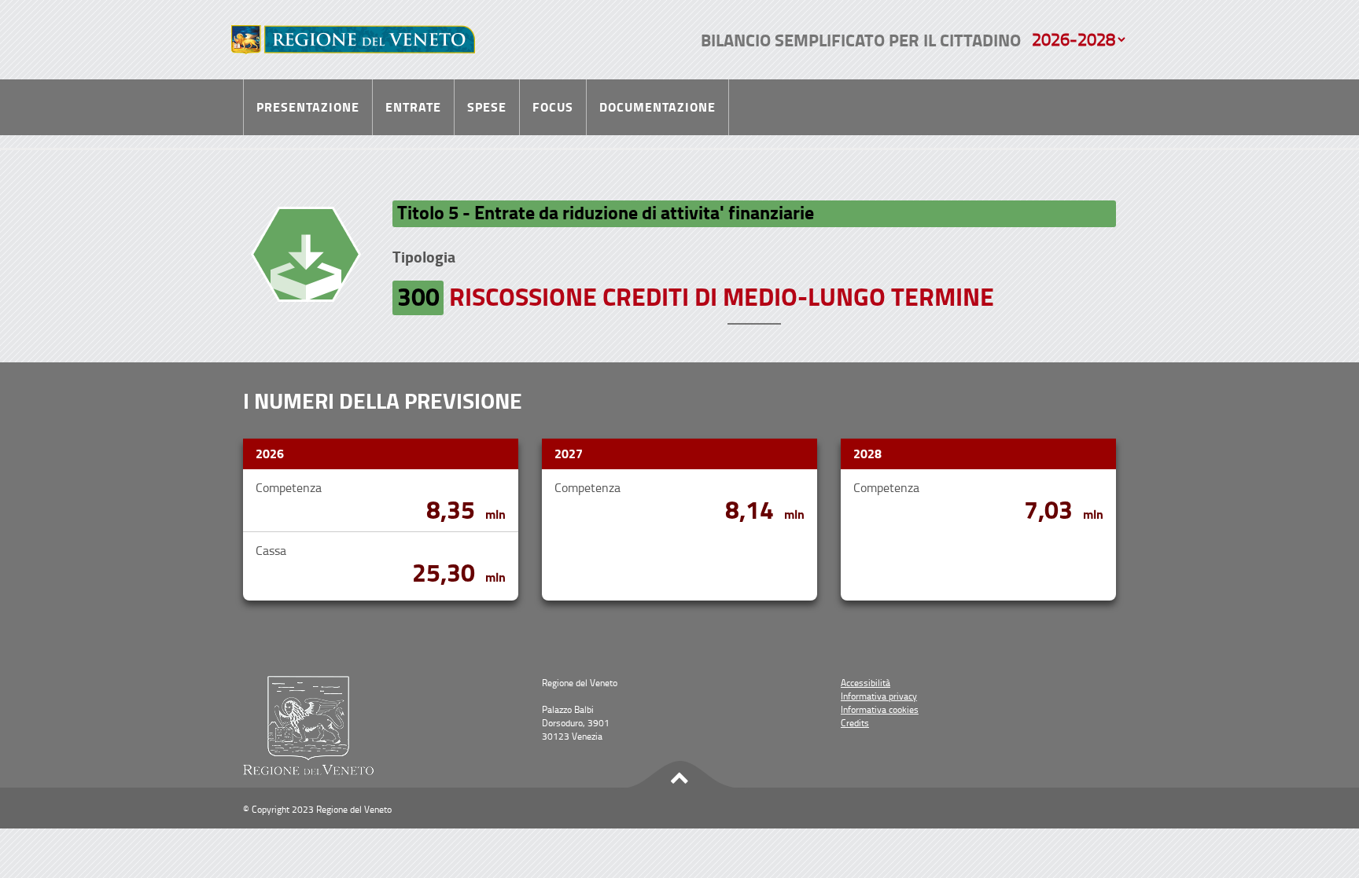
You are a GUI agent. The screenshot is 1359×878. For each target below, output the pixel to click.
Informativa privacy (879, 696)
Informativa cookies (880, 709)
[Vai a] (353, 39)
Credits (855, 722)
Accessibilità (865, 682)
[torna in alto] (679, 775)
